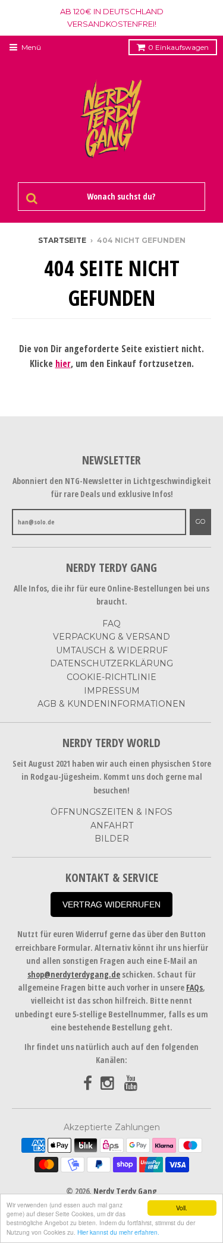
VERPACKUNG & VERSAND (111, 636)
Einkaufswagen (178, 47)
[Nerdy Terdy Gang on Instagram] (108, 1084)
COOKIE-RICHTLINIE (111, 677)
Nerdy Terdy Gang (125, 1191)
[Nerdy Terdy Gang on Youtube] (132, 1084)
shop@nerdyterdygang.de (73, 974)
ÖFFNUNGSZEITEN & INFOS (111, 811)
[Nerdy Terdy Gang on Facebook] (87, 1084)
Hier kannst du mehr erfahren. (118, 1232)
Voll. (181, 1207)
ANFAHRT (111, 825)
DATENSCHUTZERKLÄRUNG (111, 663)
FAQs (194, 987)
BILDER (112, 838)
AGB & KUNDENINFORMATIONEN (111, 703)
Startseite (62, 240)
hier (63, 363)
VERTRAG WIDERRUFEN (111, 904)
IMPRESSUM (112, 690)
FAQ (111, 623)
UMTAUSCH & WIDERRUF (112, 650)
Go (200, 521)
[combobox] (119, 196)
